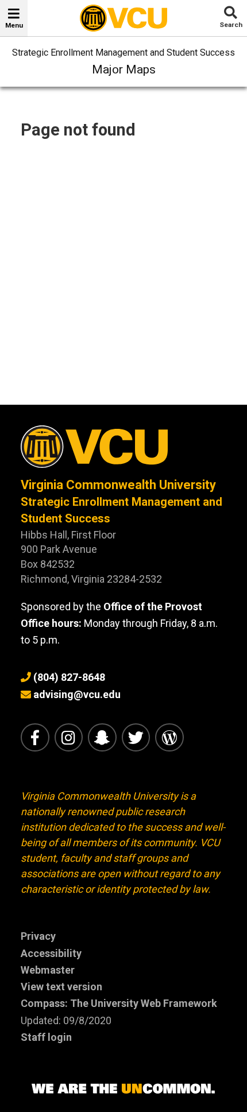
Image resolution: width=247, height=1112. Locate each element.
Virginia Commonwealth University (118, 485)
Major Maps (124, 69)
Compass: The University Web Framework (119, 1003)
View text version (61, 987)
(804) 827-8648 (69, 677)
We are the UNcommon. (123, 1089)
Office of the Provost (152, 606)
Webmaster (48, 970)
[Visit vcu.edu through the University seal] (123, 450)
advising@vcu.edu (77, 694)
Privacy (38, 936)
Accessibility (51, 953)
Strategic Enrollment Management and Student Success (123, 52)
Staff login (46, 1037)
